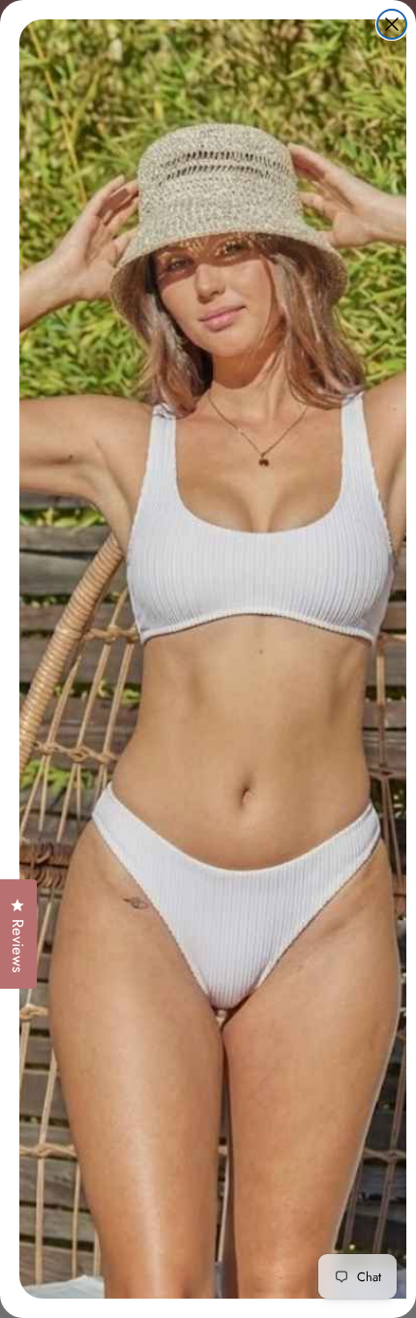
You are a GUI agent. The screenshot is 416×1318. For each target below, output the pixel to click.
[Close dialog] (391, 24)
